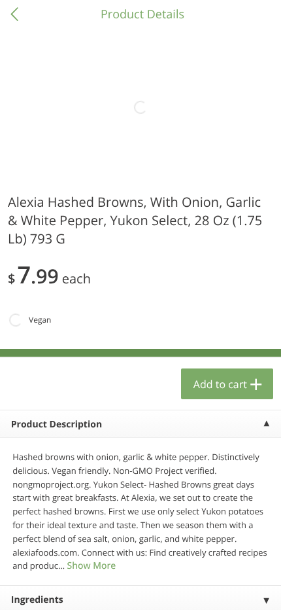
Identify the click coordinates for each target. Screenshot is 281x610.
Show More (91, 566)
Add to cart (220, 384)
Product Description (56, 424)
